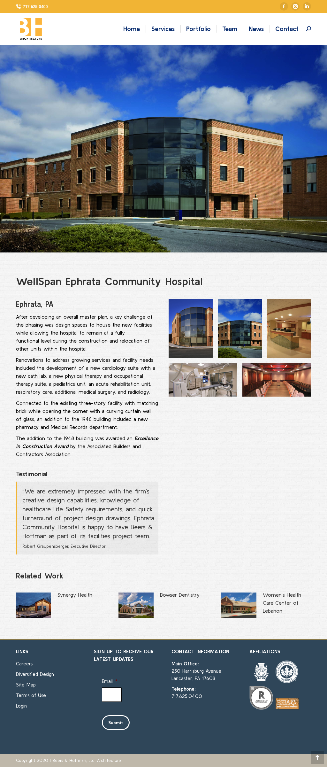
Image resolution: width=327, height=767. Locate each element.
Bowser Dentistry (180, 595)
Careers (24, 663)
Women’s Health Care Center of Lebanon (282, 603)
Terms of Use (31, 695)
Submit (116, 722)
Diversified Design (35, 674)
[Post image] (33, 605)
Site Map (26, 684)
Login (21, 706)
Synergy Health (74, 595)
